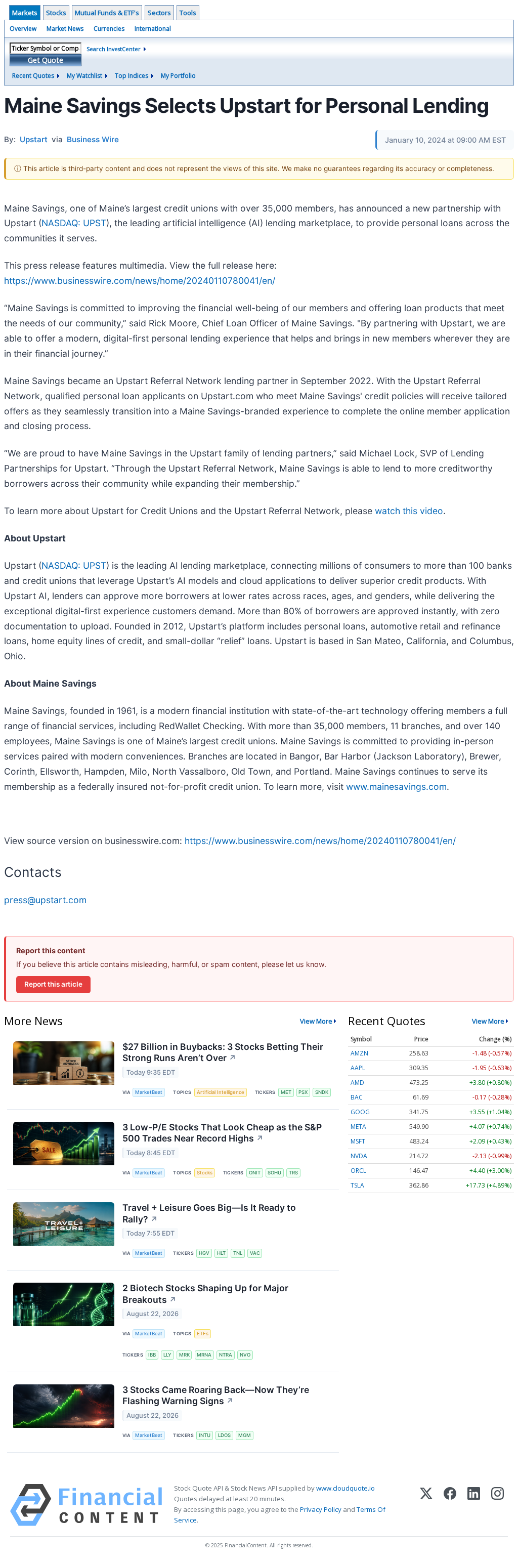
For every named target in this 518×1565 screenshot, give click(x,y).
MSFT (358, 1141)
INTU (204, 1435)
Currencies (109, 28)
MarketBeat (148, 1092)
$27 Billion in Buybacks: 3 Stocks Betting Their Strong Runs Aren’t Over (222, 1052)
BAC (357, 1097)
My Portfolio (178, 75)
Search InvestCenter (114, 49)
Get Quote (45, 60)
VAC (255, 1253)
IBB (152, 1355)
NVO (245, 1355)
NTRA (225, 1355)
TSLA (357, 1185)
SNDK (321, 1092)
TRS (293, 1172)
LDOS (224, 1435)
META (358, 1126)
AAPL (358, 1068)
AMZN (359, 1053)
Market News (65, 28)
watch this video (409, 510)
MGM (244, 1435)
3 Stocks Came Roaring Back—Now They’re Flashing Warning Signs (215, 1395)
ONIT (255, 1172)
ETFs (202, 1333)
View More (316, 1021)
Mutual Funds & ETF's (107, 12)
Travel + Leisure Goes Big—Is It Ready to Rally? (209, 1213)
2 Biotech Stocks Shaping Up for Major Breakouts (205, 1294)
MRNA (204, 1355)
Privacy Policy (320, 1509)
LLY (167, 1355)
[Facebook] (450, 1505)
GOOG (360, 1112)
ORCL (358, 1170)
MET (286, 1092)
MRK (184, 1355)
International (153, 28)
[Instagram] (497, 1505)
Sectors (159, 12)
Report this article (53, 984)
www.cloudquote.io (345, 1488)
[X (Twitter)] (426, 1505)
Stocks (56, 12)
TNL (237, 1253)
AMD (357, 1082)
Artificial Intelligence (220, 1092)
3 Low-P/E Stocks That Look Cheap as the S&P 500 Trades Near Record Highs (222, 1133)
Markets (24, 12)
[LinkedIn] (473, 1505)
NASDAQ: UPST (73, 223)
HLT (221, 1253)
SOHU (274, 1172)
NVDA (359, 1156)
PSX (303, 1092)
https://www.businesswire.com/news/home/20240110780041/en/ (139, 280)
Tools (188, 12)
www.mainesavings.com (396, 786)
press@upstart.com (45, 900)
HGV (204, 1253)
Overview (23, 28)
